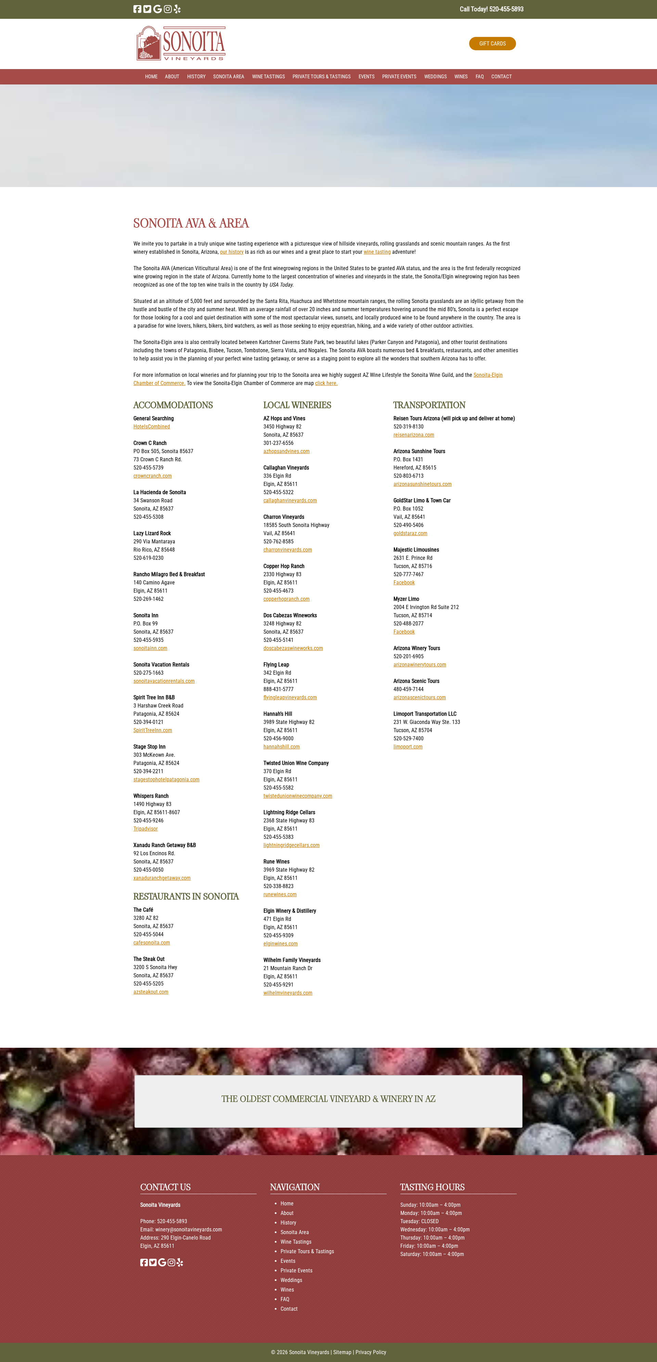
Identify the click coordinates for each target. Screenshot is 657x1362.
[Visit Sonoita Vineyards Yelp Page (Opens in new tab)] (177, 9)
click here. (326, 383)
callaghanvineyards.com (290, 500)
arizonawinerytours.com (420, 664)
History (196, 77)
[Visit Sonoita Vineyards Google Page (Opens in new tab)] (157, 9)
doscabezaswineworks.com (293, 648)
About (172, 77)
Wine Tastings (268, 77)
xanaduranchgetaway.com (162, 878)
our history (232, 252)
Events (367, 77)
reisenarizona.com (414, 435)
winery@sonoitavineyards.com (188, 1229)
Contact (501, 77)
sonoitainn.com (150, 648)
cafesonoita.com (151, 942)
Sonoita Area (228, 77)
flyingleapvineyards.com (290, 697)
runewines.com (280, 894)
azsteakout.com (150, 992)
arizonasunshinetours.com (423, 484)
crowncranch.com (152, 476)
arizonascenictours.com (420, 697)
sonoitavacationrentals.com (164, 681)
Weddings (435, 77)
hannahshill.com (281, 746)
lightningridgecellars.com (291, 845)
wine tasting (377, 252)
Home (151, 77)
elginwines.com (280, 943)
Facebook (404, 582)
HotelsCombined (151, 426)
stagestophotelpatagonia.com (166, 779)
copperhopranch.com (286, 599)
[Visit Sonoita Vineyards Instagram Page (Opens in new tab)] (168, 9)
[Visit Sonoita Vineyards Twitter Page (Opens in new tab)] (147, 9)
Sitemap (342, 1352)
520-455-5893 (172, 1221)
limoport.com (408, 746)
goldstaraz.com (410, 533)
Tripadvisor (145, 828)
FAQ (480, 77)
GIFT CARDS (492, 43)
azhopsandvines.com (286, 451)
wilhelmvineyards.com (287, 993)
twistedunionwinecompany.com (297, 796)
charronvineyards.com (287, 549)
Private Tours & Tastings (322, 77)
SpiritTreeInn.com (152, 730)
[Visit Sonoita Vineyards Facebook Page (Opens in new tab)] (137, 9)
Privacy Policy (371, 1352)
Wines (461, 77)
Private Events (399, 77)
